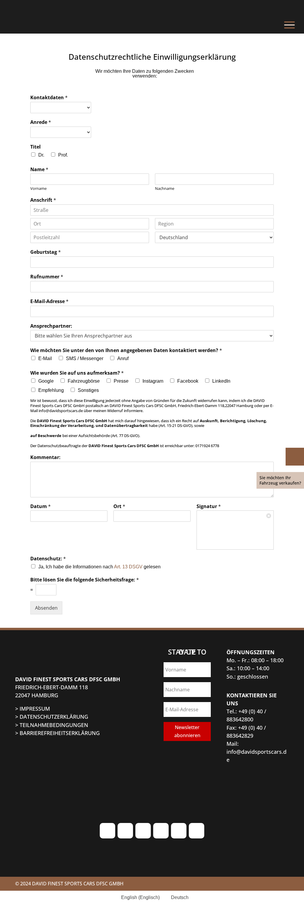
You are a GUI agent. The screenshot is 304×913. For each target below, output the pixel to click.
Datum (40, 506)
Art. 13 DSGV (128, 566)
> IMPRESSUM (32, 708)
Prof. (63, 154)
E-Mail (45, 358)
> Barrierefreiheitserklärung (57, 733)
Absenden (46, 608)
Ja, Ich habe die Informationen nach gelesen (99, 566)
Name (39, 169)
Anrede (40, 122)
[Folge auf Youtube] (161, 830)
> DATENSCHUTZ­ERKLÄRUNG (51, 716)
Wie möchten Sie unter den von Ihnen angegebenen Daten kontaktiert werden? (126, 350)
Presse (121, 381)
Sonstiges (88, 390)
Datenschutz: (48, 559)
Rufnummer (46, 277)
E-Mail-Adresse (49, 301)
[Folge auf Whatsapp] (293, 455)
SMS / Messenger (84, 358)
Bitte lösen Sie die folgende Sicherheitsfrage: (84, 580)
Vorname (38, 188)
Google (46, 381)
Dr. (41, 154)
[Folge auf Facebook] (125, 830)
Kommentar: (45, 457)
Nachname (164, 188)
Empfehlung (51, 390)
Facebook (187, 381)
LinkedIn (221, 381)
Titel (35, 147)
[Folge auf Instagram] (107, 830)
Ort (119, 506)
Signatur (209, 506)
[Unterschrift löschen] (269, 515)
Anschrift (43, 200)
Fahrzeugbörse (84, 381)
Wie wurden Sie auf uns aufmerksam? (77, 373)
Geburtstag (45, 252)
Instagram (152, 381)
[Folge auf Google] (178, 830)
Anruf (123, 358)
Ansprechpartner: (51, 326)
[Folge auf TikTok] (143, 830)
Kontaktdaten (49, 97)
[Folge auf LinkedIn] (196, 830)
